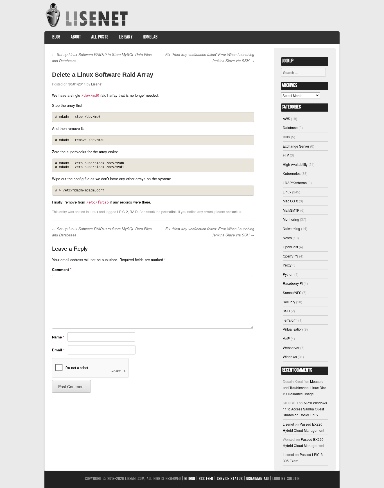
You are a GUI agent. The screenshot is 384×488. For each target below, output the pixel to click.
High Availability (295, 164)
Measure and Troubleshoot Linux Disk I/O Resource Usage (304, 387)
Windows (290, 356)
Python (288, 274)
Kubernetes (292, 173)
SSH (286, 310)
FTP (286, 155)
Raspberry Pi (293, 283)
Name (58, 337)
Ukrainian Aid (257, 479)
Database (290, 127)
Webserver (291, 347)
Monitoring (291, 219)
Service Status (230, 479)
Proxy (287, 265)
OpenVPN (290, 256)
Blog (56, 37)
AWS (286, 118)
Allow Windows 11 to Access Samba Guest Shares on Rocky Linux (305, 408)
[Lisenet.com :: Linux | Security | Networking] (87, 26)
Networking (291, 228)
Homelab (150, 37)
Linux (94, 211)
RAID (134, 211)
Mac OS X (290, 200)
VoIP (286, 338)
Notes (287, 237)
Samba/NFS (292, 292)
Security (289, 301)
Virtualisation (293, 329)
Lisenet (96, 84)
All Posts (100, 37)
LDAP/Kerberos (295, 182)
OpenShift (290, 246)
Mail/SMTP (291, 210)
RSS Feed (206, 479)
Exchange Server (296, 146)
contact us (233, 211)
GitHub (189, 479)
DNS (286, 136)
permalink (169, 211)
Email (58, 350)
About (76, 37)
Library (126, 37)
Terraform (290, 320)
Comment (61, 269)
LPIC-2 (122, 211)
